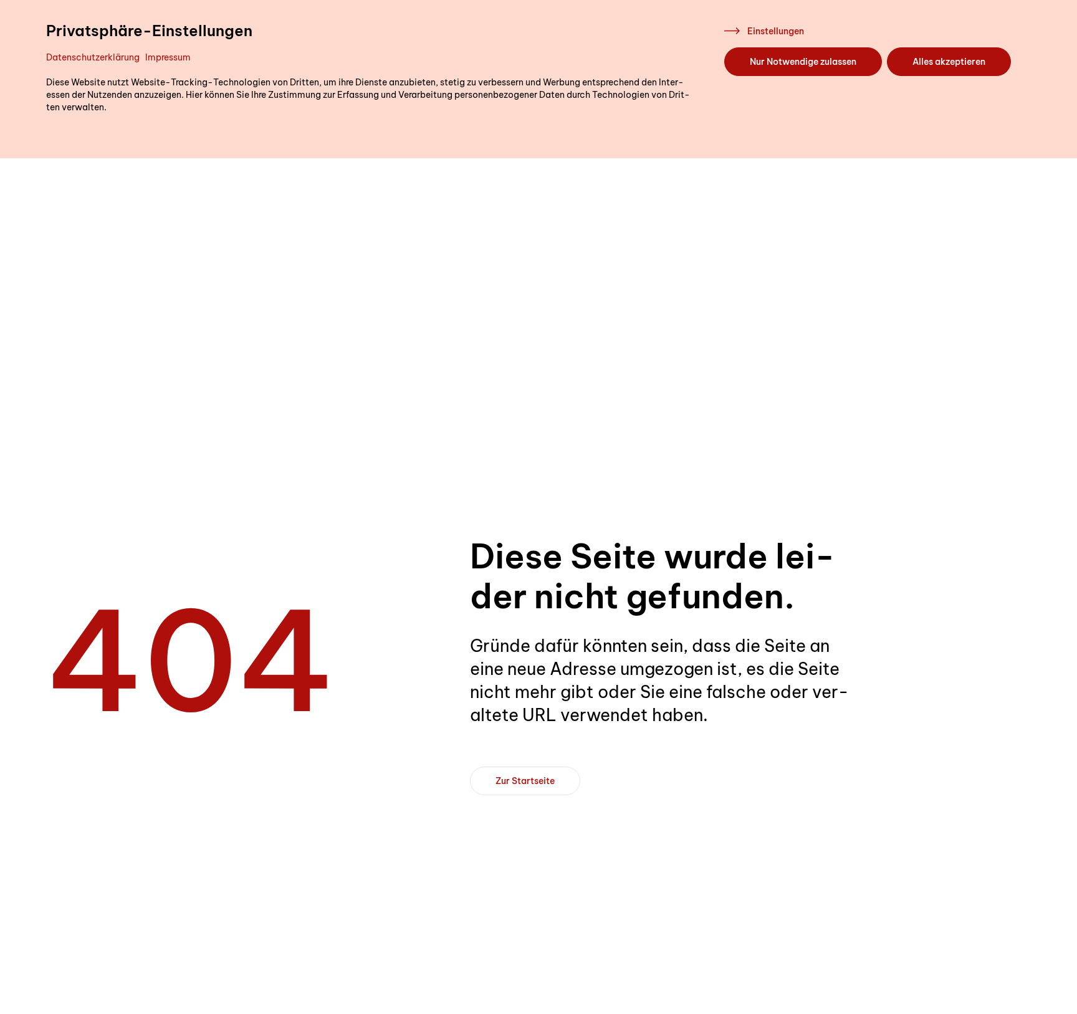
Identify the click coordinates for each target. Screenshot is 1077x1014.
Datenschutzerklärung (93, 57)
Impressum (168, 57)
